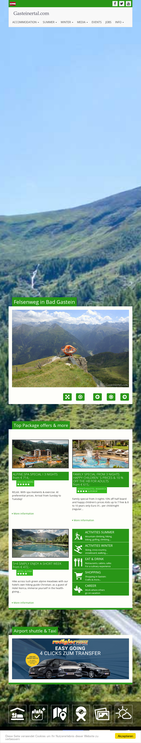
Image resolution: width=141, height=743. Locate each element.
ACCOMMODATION (24, 22)
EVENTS (97, 22)
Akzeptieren (125, 736)
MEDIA (81, 22)
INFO (118, 22)
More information (23, 513)
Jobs (108, 22)
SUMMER (49, 22)
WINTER (66, 22)
